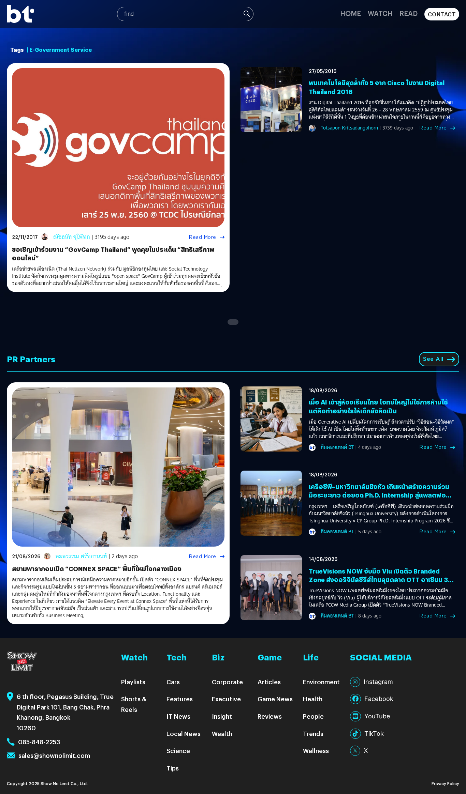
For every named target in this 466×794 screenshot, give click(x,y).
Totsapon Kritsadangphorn (349, 127)
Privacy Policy (445, 783)
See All (433, 359)
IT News (178, 716)
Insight (222, 716)
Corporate (227, 681)
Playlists (133, 681)
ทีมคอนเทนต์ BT (337, 447)
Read (408, 13)
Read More (202, 237)
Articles (269, 681)
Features (179, 698)
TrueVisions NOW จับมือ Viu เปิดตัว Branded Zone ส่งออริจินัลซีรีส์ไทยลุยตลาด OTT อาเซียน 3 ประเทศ (378, 579)
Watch (380, 13)
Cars (173, 681)
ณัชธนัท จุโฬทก (71, 237)
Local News (183, 733)
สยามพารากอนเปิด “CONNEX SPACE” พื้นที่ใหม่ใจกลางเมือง (96, 568)
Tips (172, 768)
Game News (275, 698)
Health (312, 698)
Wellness (316, 750)
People (313, 716)
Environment (321, 681)
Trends (313, 733)
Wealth (222, 733)
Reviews (270, 716)
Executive (226, 698)
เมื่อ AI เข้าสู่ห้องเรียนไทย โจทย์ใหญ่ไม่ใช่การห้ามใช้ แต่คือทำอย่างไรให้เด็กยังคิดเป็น (378, 406)
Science (178, 750)
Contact (442, 14)
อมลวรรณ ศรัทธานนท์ (81, 556)
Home (350, 13)
